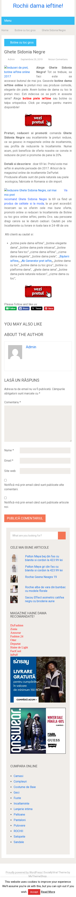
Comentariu (12, 402)
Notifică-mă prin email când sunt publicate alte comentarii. (34, 487)
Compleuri (20, 781)
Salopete (19, 836)
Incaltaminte (21, 803)
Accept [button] (34, 892)
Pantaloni (20, 820)
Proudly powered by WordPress (24, 872)
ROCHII (18, 831)
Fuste (17, 798)
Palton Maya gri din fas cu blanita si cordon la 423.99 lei (44, 568)
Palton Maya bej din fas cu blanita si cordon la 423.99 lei (44, 558)
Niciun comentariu (58, 59)
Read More (48, 892)
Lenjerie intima (23, 809)
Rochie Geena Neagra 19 (41, 577)
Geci (16, 792)
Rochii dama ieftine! (38, 6)
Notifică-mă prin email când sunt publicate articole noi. (36, 505)
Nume (9, 450)
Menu (7, 20)
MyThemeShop (38, 876)
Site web (10, 471)
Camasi (18, 776)
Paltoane (19, 814)
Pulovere (19, 825)
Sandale (19, 842)
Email (8, 460)
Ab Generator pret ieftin (37, 261)
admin (11, 59)
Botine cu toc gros (25, 30)
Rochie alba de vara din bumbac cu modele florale (45, 589)
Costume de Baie (25, 787)
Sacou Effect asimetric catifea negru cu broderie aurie (44, 599)
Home (4, 30)
